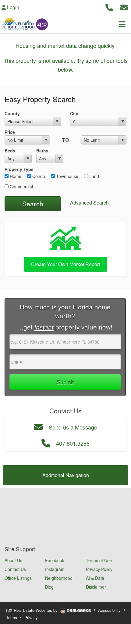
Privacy (31, 617)
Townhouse (66, 176)
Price (10, 132)
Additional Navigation (65, 475)
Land (93, 176)
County (12, 113)
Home (15, 176)
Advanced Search (89, 202)
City (74, 113)
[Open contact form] (124, 6)
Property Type (19, 169)
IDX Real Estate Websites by (32, 610)
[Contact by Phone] (109, 6)
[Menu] (122, 24)
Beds (10, 151)
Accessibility (109, 610)
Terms (11, 617)
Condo (38, 176)
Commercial (21, 187)
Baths (42, 151)
